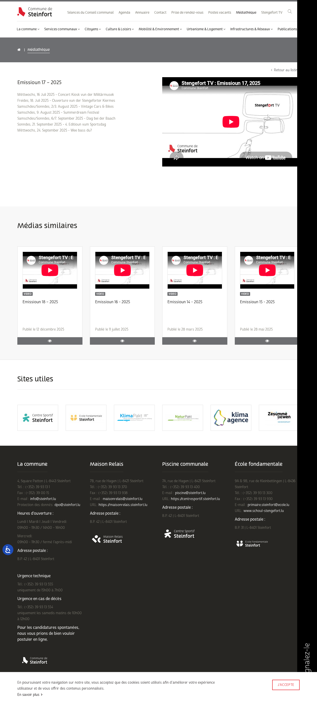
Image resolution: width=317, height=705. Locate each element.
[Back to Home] (35, 11)
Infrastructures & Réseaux (250, 29)
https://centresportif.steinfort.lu (195, 499)
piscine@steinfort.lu (190, 493)
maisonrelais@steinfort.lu (122, 499)
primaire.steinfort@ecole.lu (268, 505)
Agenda (124, 13)
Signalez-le (307, 661)
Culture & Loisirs (119, 29)
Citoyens (92, 29)
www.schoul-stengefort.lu (263, 511)
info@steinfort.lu (43, 499)
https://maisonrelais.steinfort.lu (123, 505)
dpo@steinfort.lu (67, 505)
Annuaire (142, 13)
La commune (27, 29)
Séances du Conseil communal (90, 13)
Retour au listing (287, 70)
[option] (38, 418)
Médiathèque (246, 13)
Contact (160, 13)
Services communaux (61, 29)
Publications (288, 29)
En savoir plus (28, 695)
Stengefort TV (271, 13)
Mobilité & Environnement (159, 29)
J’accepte (286, 685)
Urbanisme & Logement (205, 29)
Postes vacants (219, 13)
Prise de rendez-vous (187, 13)
